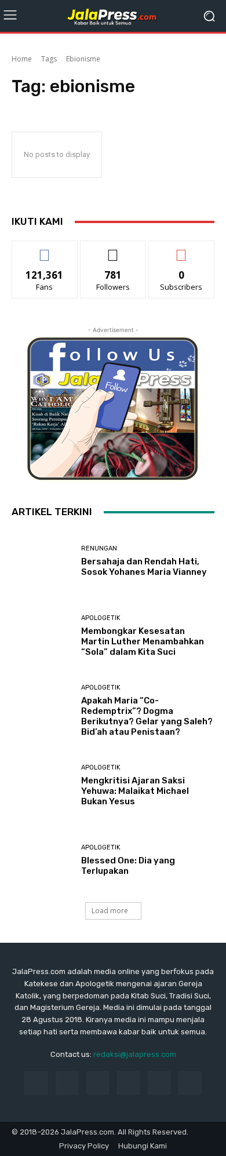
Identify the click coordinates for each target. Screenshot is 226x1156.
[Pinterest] (128, 1082)
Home (22, 59)
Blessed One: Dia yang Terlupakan (128, 865)
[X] (189, 1082)
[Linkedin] (97, 1082)
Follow (113, 249)
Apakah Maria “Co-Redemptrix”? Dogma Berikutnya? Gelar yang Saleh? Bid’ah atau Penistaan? (147, 716)
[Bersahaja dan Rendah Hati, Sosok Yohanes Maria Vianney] (42, 561)
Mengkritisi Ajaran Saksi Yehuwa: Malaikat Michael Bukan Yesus (135, 791)
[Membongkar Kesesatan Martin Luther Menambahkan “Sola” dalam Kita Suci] (42, 636)
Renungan (99, 548)
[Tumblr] (159, 1082)
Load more (110, 911)
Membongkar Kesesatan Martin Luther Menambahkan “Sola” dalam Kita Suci (142, 641)
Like (45, 249)
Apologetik (101, 618)
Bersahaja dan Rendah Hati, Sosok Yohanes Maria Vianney (144, 566)
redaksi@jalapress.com (134, 1054)
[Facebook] (35, 1082)
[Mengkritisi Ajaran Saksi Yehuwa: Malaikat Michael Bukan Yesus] (42, 785)
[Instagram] (67, 1082)
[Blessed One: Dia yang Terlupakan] (42, 860)
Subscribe (181, 249)
